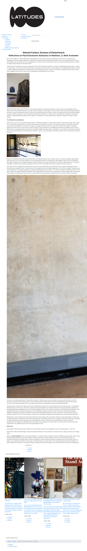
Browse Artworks (26, 36)
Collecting (8, 43)
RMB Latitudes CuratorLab (12, 47)
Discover (9, 520)
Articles (30, 448)
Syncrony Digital (12, 546)
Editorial (5, 36)
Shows (29, 451)
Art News (7, 44)
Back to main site (7, 34)
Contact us (24, 38)
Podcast (7, 46)
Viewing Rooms (7, 49)
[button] (32, 39)
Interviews (8, 41)
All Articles (5, 38)
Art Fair (24, 34)
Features (7, 39)
